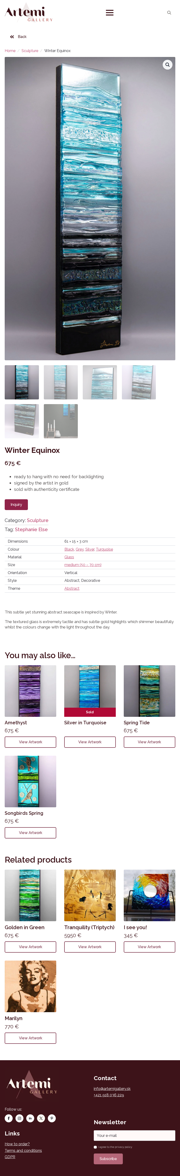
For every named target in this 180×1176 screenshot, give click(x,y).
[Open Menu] (109, 12)
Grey (80, 549)
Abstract (71, 588)
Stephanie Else (31, 529)
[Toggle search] (169, 13)
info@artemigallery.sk (112, 1088)
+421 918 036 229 (109, 1095)
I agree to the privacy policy (115, 1147)
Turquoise (104, 549)
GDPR (10, 1157)
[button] (167, 65)
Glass (69, 557)
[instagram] (19, 1118)
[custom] (41, 1118)
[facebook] (9, 1118)
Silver (89, 549)
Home (10, 51)
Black (69, 549)
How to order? (17, 1144)
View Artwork (30, 742)
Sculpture (30, 51)
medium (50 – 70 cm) (82, 565)
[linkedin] (30, 1118)
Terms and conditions (23, 1150)
